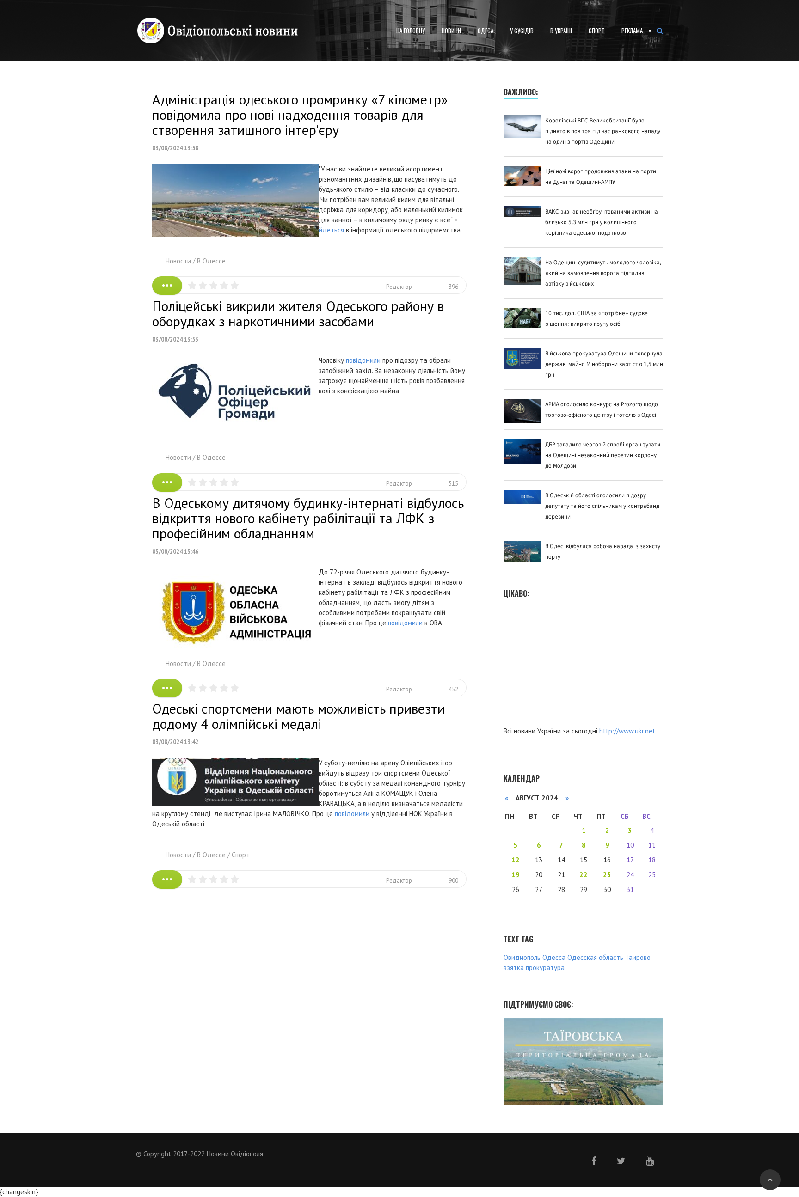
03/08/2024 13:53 (175, 339)
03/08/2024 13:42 (175, 742)
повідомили (363, 360)
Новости (178, 260)
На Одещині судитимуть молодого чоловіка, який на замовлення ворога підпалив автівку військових (603, 273)
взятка (514, 967)
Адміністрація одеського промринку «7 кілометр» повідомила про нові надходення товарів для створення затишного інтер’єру (300, 114)
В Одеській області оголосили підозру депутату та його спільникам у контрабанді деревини (603, 506)
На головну (410, 30)
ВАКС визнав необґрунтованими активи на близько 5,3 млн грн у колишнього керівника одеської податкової (601, 222)
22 (583, 874)
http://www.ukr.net (627, 731)
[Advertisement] (573, 664)
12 (515, 859)
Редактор (399, 286)
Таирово (638, 957)
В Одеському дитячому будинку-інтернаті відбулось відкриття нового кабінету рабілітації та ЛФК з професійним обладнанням (308, 518)
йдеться (331, 230)
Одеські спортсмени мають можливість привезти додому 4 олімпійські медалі (298, 716)
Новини (451, 30)
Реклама (632, 30)
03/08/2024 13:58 (175, 148)
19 (515, 874)
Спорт (597, 30)
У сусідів (522, 30)
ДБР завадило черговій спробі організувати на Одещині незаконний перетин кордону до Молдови (602, 455)
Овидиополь (522, 957)
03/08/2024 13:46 (175, 552)
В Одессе (211, 260)
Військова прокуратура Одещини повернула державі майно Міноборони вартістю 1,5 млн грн (604, 364)
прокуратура (545, 967)
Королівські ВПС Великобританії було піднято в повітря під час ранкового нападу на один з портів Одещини (602, 131)
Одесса (553, 957)
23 (607, 874)
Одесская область (595, 957)
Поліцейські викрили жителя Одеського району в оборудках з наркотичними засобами (298, 313)
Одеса (485, 30)
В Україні (561, 30)
